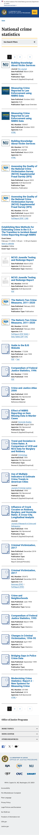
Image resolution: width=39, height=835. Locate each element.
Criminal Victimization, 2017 (23, 546)
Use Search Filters (11, 42)
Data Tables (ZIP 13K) (19, 337)
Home (3, 20)
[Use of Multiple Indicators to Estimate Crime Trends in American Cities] (6, 482)
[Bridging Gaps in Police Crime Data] (6, 664)
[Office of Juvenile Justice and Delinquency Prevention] (7, 775)
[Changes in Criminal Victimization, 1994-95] (6, 644)
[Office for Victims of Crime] (19, 775)
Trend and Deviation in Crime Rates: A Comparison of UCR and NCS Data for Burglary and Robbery (24, 446)
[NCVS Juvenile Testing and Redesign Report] (6, 261)
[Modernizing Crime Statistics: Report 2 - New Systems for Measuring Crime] (6, 686)
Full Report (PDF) (17, 587)
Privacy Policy (5, 802)
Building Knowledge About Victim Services (23, 64)
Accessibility (5, 788)
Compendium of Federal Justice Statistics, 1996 (24, 369)
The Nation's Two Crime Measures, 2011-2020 (24, 301)
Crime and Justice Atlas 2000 (24, 389)
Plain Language (6, 798)
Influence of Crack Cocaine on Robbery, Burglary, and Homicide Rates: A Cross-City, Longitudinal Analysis (23, 512)
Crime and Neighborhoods (19, 597)
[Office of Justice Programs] (4, 12)
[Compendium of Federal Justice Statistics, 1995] (6, 624)
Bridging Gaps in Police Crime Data (23, 657)
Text (18, 359)
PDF (12, 291)
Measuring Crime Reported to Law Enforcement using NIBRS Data (21, 92)
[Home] (19, 12)
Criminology (22, 455)
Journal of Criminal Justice (21, 488)
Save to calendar (8, 244)
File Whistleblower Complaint (11, 793)
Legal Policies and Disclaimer (11, 807)
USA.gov (4, 822)
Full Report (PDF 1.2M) (19, 218)
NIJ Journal (22, 69)
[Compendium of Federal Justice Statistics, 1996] (6, 376)
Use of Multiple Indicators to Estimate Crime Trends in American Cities (23, 478)
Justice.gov (5, 826)
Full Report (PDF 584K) (19, 334)
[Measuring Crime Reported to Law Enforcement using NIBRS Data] (6, 91)
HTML (13, 132)
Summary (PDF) (17, 584)
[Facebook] (4, 747)
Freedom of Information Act (10, 817)
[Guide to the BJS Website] (6, 353)
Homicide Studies (25, 422)
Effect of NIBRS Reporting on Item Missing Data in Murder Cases (23, 414)
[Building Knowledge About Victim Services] (6, 65)
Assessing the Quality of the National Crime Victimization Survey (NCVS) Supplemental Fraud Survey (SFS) (24, 171)
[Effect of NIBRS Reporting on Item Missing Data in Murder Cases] (6, 419)
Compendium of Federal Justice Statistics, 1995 (24, 617)
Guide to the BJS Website (20, 346)
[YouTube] (17, 747)
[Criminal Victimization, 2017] (6, 553)
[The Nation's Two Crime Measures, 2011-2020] (6, 302)
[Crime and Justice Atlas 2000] (6, 396)
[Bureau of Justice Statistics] (19, 768)
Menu (34, 12)
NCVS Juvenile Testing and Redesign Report (23, 258)
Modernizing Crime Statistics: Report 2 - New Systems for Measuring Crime (22, 682)
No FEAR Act (5, 812)
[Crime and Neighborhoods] (6, 604)
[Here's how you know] (19, 3)
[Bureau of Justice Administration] (7, 767)
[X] (10, 747)
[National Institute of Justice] (31, 767)
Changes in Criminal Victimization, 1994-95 (23, 637)
